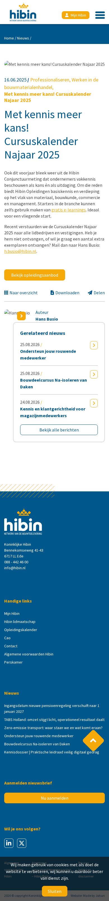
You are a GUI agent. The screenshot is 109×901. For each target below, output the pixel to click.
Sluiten (54, 891)
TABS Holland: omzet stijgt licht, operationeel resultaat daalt (54, 719)
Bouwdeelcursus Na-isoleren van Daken (37, 743)
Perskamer (13, 662)
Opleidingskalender (20, 629)
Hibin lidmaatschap (19, 621)
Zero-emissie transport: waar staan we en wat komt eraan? (53, 727)
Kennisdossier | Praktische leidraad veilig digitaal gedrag (51, 752)
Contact (10, 645)
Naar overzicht (24, 292)
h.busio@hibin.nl (20, 251)
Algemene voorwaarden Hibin (28, 654)
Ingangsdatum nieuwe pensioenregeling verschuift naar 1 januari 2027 (51, 708)
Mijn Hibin (78, 15)
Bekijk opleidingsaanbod (34, 275)
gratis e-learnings (68, 210)
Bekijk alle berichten (59, 430)
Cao (7, 637)
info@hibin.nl (14, 567)
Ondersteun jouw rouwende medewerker (39, 735)
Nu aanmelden (54, 798)
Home (9, 38)
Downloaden (67, 292)
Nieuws (23, 38)
